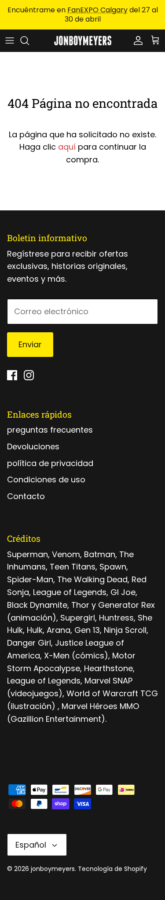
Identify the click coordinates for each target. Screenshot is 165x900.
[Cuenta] (136, 40)
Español (30, 844)
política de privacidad (50, 463)
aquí (67, 146)
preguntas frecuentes (50, 429)
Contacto (26, 496)
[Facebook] (12, 375)
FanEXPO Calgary (97, 10)
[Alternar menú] (9, 40)
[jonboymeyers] (82, 40)
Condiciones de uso (46, 479)
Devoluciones (33, 446)
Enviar (30, 344)
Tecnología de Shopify (112, 868)
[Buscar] (29, 40)
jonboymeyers (53, 868)
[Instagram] (29, 375)
